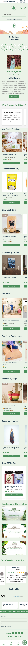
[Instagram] (19, 633)
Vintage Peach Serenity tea (9, 236)
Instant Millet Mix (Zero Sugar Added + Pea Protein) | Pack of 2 (11, 194)
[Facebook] (13, 633)
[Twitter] (16, 633)
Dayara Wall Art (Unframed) (9, 277)
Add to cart (12, 286)
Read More (14, 96)
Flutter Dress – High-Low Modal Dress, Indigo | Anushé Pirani (11, 448)
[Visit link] (11, 596)
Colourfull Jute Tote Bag (9, 405)
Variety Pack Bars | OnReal (9, 154)
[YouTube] (22, 633)
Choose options (11, 163)
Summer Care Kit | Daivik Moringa (11, 320)
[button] (26, 573)
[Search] (24, 14)
